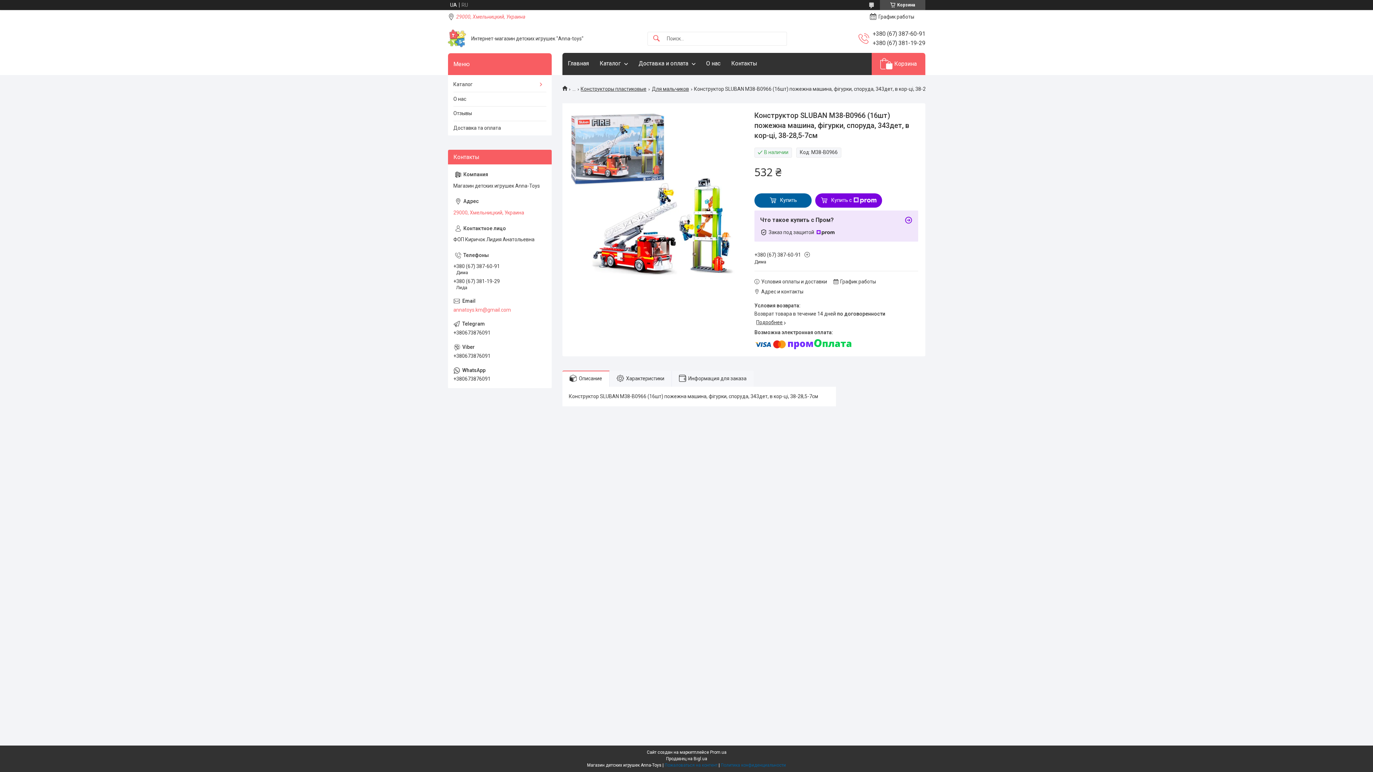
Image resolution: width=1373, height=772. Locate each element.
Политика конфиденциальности (753, 765)
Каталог (610, 63)
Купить (788, 200)
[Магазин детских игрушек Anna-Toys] (457, 39)
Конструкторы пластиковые (613, 89)
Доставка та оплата (477, 128)
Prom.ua (718, 752)
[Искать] (656, 38)
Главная (578, 63)
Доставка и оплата (663, 63)
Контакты (744, 63)
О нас (713, 63)
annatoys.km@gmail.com (482, 310)
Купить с (841, 200)
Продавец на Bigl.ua (686, 758)
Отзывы (462, 113)
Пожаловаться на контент (691, 765)
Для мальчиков (670, 89)
